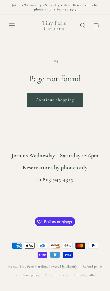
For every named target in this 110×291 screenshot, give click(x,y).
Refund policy (92, 266)
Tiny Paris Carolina (33, 266)
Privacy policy (29, 275)
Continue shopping (55, 99)
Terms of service (57, 275)
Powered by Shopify (63, 266)
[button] (11, 25)
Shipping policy (85, 275)
